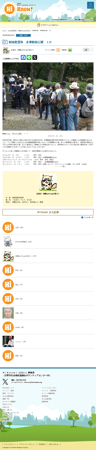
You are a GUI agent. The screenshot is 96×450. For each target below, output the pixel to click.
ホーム (4, 30)
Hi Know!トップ (8, 388)
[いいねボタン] (86, 50)
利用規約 (42, 444)
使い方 (4, 418)
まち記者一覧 (89, 217)
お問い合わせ (53, 444)
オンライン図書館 (9, 402)
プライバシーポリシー (27, 444)
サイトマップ (7, 421)
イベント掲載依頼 (48, 393)
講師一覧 (5, 399)
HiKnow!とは (7, 415)
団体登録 (45, 396)
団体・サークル (8, 393)
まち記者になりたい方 (10, 413)
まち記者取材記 (12, 30)
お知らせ (5, 407)
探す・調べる (7, 410)
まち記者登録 (47, 399)
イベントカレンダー (49, 388)
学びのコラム (7, 404)
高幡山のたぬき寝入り (24, 30)
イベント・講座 (8, 391)
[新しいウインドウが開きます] (6, 382)
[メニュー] (90, 5)
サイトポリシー (10, 444)
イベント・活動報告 (49, 391)
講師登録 (45, 402)
